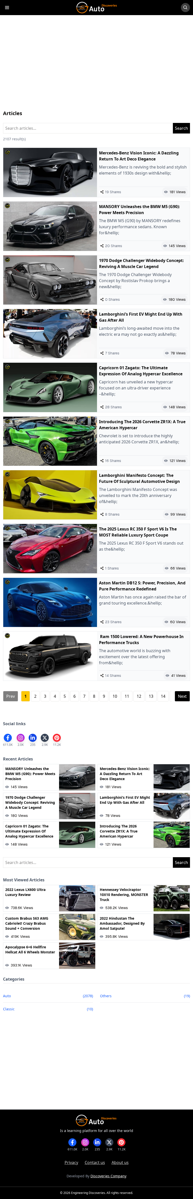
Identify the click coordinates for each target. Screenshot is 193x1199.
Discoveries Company (108, 1176)
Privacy (71, 1162)
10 (115, 696)
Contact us (95, 1162)
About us (120, 1162)
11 (127, 696)
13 (151, 696)
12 (139, 696)
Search (181, 128)
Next (182, 696)
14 (163, 696)
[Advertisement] (96, 67)
